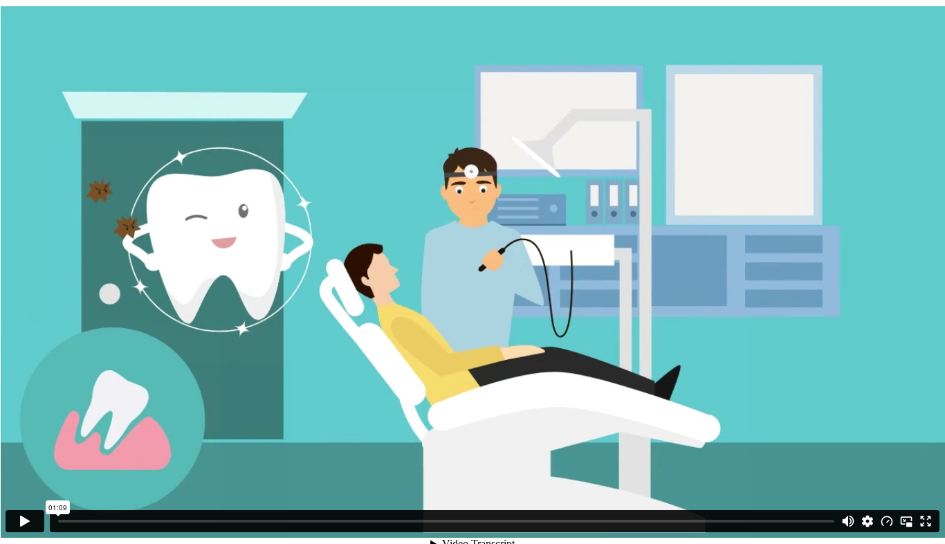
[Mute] (848, 521)
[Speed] (887, 521)
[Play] (25, 521)
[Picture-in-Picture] (906, 521)
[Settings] (867, 521)
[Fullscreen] (925, 521)
